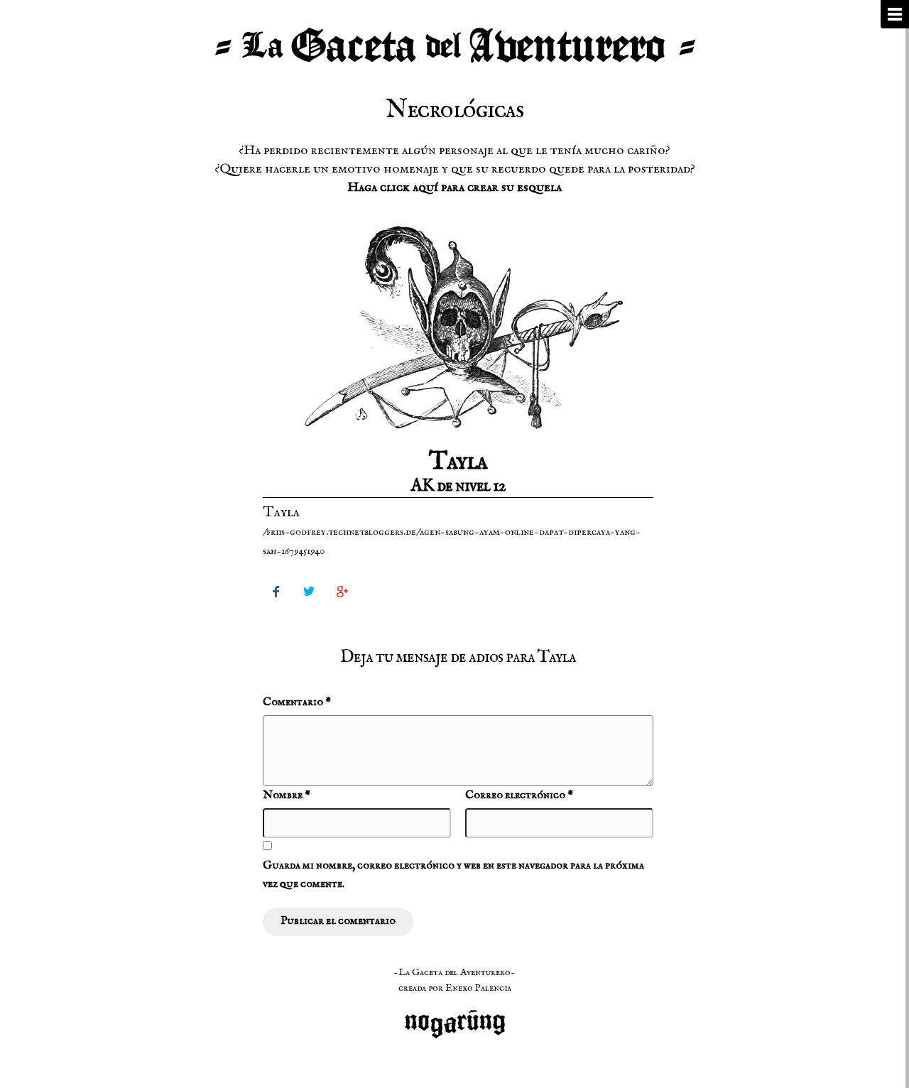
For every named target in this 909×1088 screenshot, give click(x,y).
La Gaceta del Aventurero (454, 46)
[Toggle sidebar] (895, 14)
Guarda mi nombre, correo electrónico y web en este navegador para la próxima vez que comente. (453, 875)
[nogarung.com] (455, 1016)
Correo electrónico (519, 795)
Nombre (286, 795)
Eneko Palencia (478, 987)
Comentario (297, 702)
